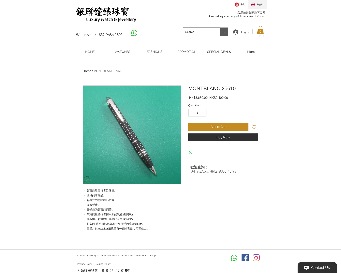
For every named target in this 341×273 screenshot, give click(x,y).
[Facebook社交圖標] (245, 257)
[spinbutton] (197, 112)
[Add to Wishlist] (254, 127)
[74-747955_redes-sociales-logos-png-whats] (134, 33)
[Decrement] (191, 112)
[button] (260, 30)
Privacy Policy (84, 264)
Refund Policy (103, 264)
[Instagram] (256, 257)
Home (87, 71)
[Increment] (203, 112)
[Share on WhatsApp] (190, 152)
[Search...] (224, 32)
